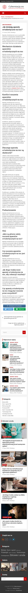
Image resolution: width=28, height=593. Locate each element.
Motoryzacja (5, 406)
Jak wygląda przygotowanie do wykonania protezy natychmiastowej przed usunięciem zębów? (17, 347)
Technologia (5, 411)
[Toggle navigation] (3, 13)
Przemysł (4, 408)
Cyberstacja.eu (17, 586)
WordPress (19, 590)
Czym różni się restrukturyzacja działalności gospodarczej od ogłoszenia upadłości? (16, 360)
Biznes (11, 354)
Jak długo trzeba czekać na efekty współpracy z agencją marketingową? (17, 370)
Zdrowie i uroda (14, 342)
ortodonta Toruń (15, 88)
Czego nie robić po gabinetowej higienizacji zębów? (16, 324)
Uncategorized (6, 24)
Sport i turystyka (6, 410)
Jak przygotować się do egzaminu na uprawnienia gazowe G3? (13, 317)
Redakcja (13, 32)
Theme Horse (16, 588)
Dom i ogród (5, 404)
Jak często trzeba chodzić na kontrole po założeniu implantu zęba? (17, 380)
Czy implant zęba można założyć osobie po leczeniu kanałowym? (17, 389)
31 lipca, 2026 (13, 352)
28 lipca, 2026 (13, 374)
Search (24, 332)
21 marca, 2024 (6, 32)
